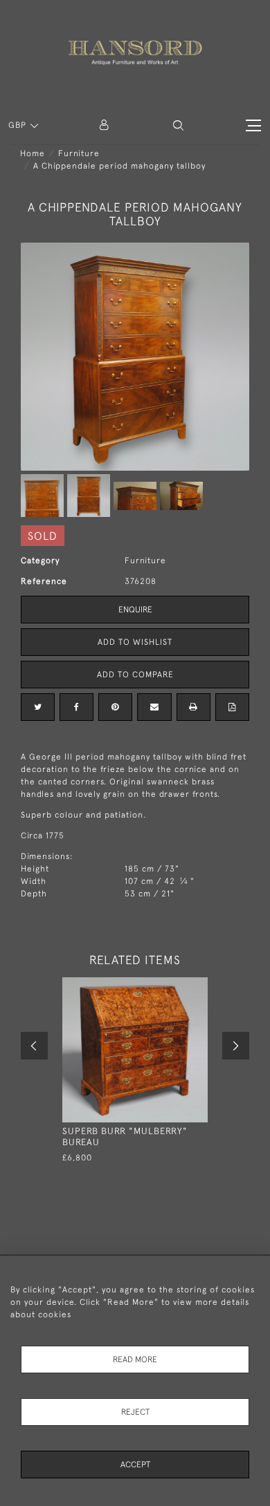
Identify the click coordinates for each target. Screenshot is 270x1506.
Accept (135, 1464)
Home (32, 153)
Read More (135, 1359)
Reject (135, 1412)
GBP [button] (18, 125)
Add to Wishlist (135, 642)
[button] (178, 125)
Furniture (79, 153)
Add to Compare (135, 674)
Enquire (135, 609)
